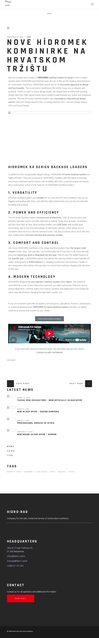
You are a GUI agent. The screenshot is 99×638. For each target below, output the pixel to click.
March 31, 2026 (23, 397)
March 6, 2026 (23, 409)
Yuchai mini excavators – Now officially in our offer (49, 400)
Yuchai (71, 472)
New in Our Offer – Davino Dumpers (38, 411)
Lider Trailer (41, 472)
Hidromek (11, 360)
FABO (18, 472)
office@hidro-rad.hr (16, 556)
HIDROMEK (43, 77)
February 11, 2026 (24, 432)
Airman (10, 472)
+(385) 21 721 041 (15, 566)
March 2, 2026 (23, 420)
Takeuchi (61, 472)
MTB (52, 472)
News (49, 13)
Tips (10, 455)
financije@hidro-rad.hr (17, 561)
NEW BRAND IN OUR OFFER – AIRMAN (37, 434)
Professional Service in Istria (35, 422)
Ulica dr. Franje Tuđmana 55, (20, 548)
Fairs (11, 451)
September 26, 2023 (15, 37)
